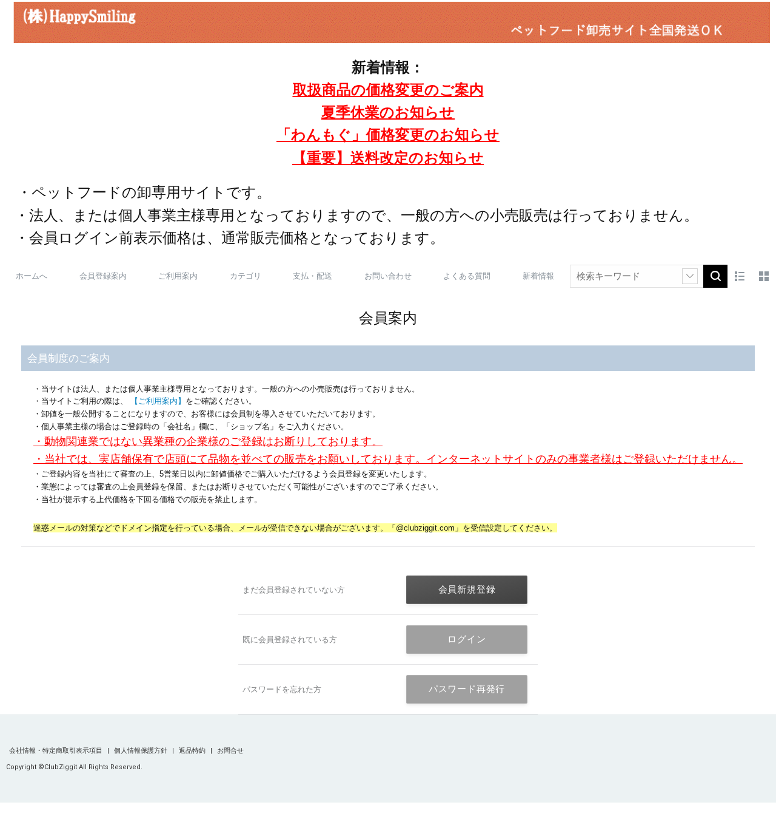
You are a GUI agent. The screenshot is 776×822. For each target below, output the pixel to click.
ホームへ (31, 275)
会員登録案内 (103, 275)
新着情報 (538, 275)
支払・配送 (312, 275)
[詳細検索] (690, 276)
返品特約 (193, 751)
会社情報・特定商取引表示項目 (56, 751)
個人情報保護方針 (141, 751)
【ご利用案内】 (157, 401)
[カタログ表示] (764, 276)
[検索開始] (715, 276)
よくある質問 (466, 275)
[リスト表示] (740, 276)
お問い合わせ (388, 275)
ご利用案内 (178, 275)
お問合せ (230, 751)
